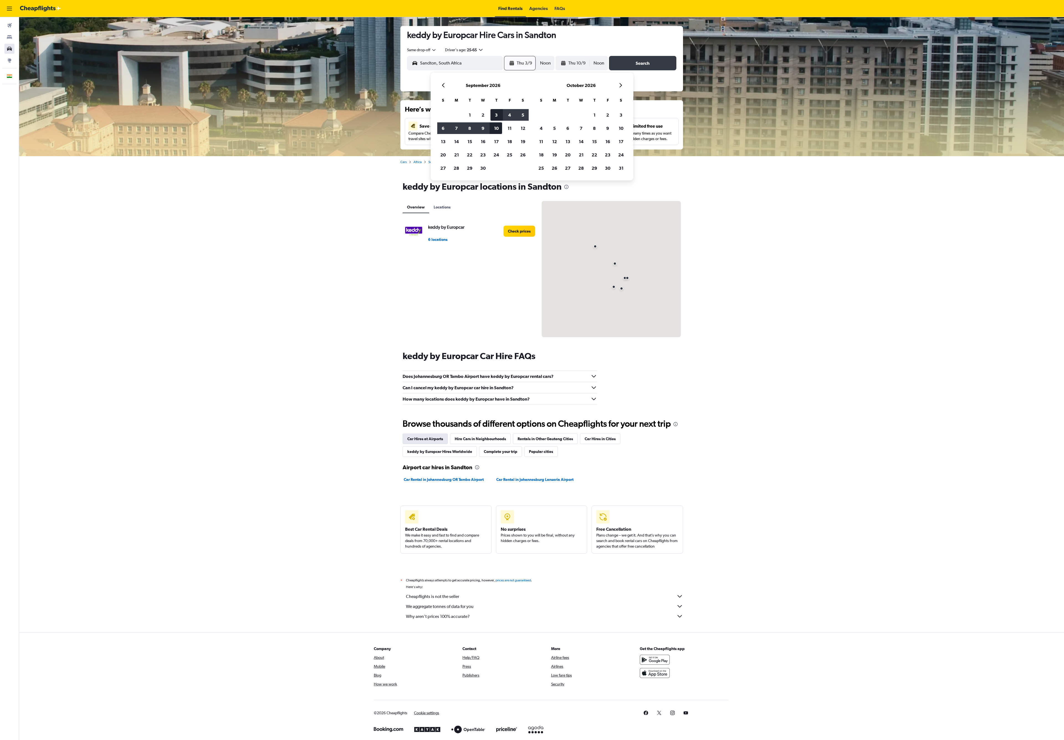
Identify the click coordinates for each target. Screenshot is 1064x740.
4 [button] (509, 114)
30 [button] (483, 168)
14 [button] (456, 141)
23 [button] (483, 154)
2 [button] (483, 114)
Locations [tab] (442, 207)
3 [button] (496, 114)
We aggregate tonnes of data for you (440, 606)
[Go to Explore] (9, 60)
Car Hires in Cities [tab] (600, 439)
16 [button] (483, 141)
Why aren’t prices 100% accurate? (438, 616)
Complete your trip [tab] (500, 451)
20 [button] (443, 154)
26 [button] (523, 154)
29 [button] (469, 168)
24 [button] (496, 154)
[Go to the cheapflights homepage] (40, 8)
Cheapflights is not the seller (432, 596)
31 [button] (621, 168)
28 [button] (456, 168)
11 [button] (509, 128)
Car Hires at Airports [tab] (425, 439)
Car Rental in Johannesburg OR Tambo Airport (444, 479)
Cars (403, 162)
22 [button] (469, 154)
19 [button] (523, 141)
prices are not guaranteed (513, 580)
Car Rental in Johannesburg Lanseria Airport (535, 479)
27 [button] (443, 168)
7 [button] (456, 128)
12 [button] (523, 128)
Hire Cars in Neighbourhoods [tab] (480, 439)
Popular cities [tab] (541, 451)
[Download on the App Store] (655, 673)
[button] (9, 8)
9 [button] (483, 128)
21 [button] (456, 154)
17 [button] (496, 141)
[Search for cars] (9, 48)
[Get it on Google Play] (655, 660)
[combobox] (421, 50)
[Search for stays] (9, 37)
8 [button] (469, 128)
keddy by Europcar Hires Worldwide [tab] (439, 451)
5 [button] (522, 114)
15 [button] (469, 141)
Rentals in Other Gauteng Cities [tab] (545, 439)
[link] (519, 231)
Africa (417, 162)
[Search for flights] (9, 25)
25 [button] (509, 154)
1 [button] (470, 114)
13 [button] (443, 141)
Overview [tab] (416, 207)
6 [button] (443, 128)
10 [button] (496, 128)
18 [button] (509, 141)
